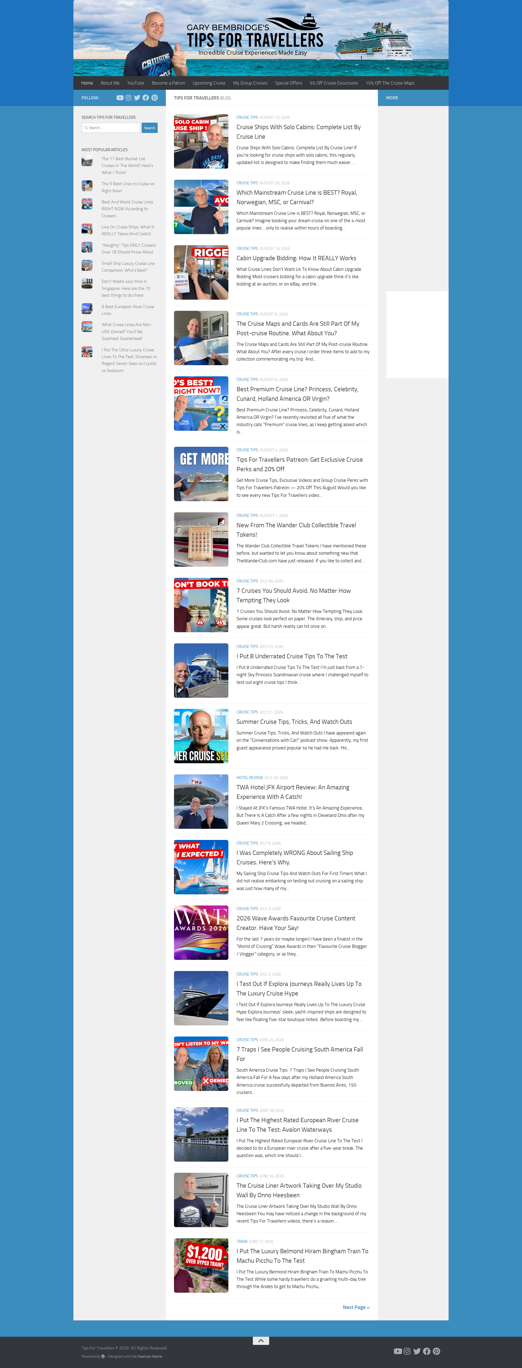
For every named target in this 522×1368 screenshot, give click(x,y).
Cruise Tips (247, 117)
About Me (110, 83)
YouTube (135, 83)
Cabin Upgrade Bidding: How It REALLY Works (296, 258)
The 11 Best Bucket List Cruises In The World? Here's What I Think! (127, 165)
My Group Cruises (250, 83)
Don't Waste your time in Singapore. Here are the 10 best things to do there (126, 288)
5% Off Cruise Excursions (334, 83)
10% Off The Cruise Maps (390, 83)
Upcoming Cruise (209, 83)
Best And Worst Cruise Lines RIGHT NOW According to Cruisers (127, 208)
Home (87, 83)
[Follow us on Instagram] (128, 97)
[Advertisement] (120, 487)
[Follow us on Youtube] (119, 97)
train (242, 1241)
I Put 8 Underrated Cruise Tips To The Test (292, 656)
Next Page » (356, 1307)
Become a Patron (168, 83)
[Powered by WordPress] (103, 1356)
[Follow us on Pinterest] (154, 97)
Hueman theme (150, 1356)
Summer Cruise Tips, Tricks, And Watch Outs (294, 721)
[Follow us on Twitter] (137, 97)
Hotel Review (250, 777)
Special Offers (288, 83)
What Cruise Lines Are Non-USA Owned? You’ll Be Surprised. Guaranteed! (127, 331)
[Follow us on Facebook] (145, 97)
